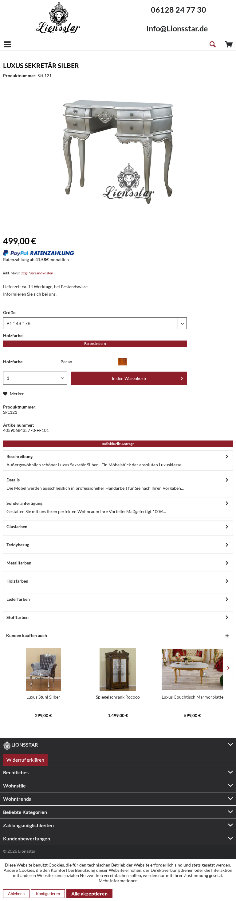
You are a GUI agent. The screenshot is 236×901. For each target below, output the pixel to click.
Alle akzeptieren (89, 893)
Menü (9, 44)
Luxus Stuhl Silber (43, 697)
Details (13, 479)
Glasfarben (16, 526)
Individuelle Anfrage (118, 443)
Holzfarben (17, 581)
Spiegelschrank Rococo (118, 697)
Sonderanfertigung (24, 503)
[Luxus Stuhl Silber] (43, 669)
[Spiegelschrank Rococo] (118, 669)
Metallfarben (18, 562)
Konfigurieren (48, 893)
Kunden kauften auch (26, 635)
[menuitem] (9, 44)
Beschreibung (19, 456)
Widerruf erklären (25, 760)
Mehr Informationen (118, 880)
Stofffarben (17, 617)
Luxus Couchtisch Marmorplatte (192, 697)
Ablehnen (16, 893)
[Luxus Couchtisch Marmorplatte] (192, 669)
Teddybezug (17, 544)
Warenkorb (229, 44)
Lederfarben (18, 599)
